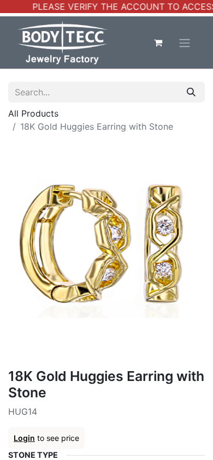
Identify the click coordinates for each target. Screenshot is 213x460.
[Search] (191, 92)
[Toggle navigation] (184, 43)
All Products (33, 113)
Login (24, 438)
